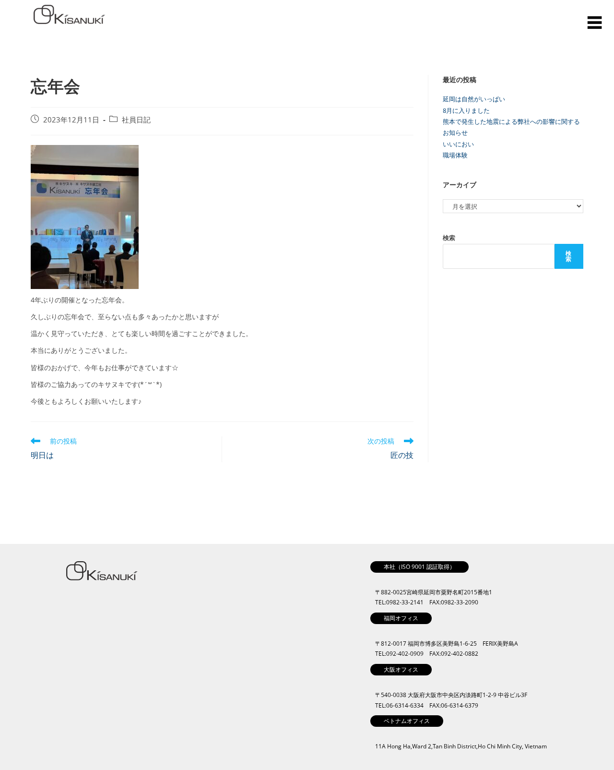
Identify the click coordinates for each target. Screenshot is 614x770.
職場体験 (455, 155)
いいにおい (458, 144)
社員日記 (136, 119)
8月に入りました (466, 110)
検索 (449, 237)
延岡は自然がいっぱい (474, 99)
